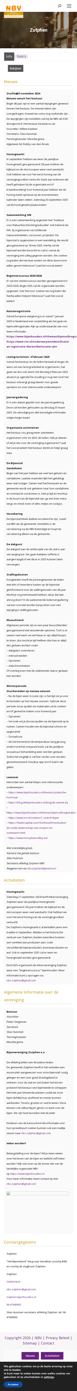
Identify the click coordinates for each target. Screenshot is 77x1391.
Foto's (21, 56)
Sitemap (30, 1343)
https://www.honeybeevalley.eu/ (28, 838)
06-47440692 (14, 1304)
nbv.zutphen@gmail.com (41, 868)
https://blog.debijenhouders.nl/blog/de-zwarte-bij (38, 802)
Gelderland (13, 1281)
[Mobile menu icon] (69, 6)
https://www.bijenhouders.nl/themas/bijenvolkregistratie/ (41, 812)
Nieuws (30, 1356)
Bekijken (15, 68)
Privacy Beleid (57, 1337)
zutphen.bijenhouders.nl (21, 1297)
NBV (38, 1337)
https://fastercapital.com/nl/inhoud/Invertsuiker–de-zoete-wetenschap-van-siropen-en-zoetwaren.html (37, 828)
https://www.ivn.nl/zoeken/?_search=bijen (33, 817)
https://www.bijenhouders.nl (27, 1173)
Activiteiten (52, 1356)
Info (9, 56)
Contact (47, 1343)
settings (49, 1377)
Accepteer (13, 1384)
